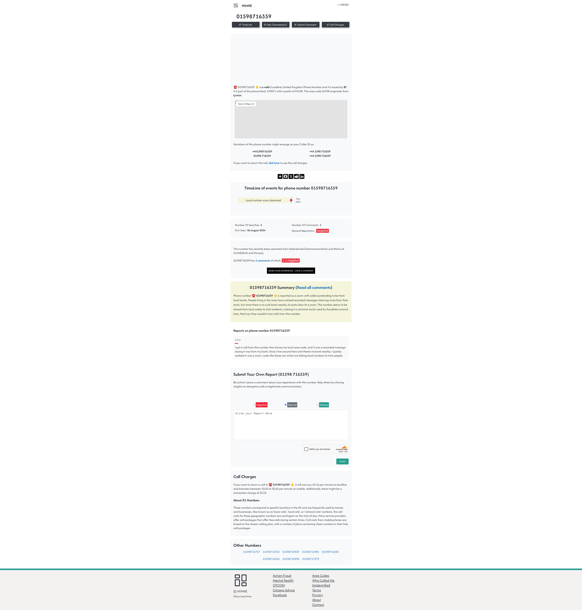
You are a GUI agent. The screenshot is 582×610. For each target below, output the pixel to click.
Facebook (280, 594)
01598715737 (251, 552)
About (316, 599)
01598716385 (330, 552)
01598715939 (291, 552)
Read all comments (314, 287)
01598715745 (271, 552)
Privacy (317, 594)
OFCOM (279, 585)
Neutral (292, 405)
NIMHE (247, 5)
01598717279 (310, 559)
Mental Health (283, 580)
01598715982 (310, 552)
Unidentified (321, 585)
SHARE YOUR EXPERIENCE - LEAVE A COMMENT (291, 270)
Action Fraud (282, 575)
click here (274, 163)
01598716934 (271, 559)
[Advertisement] (291, 61)
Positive (324, 405)
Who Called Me (323, 580)
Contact (318, 604)
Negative (261, 405)
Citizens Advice (284, 590)
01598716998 (291, 559)
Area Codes (320, 575)
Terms (316, 590)
